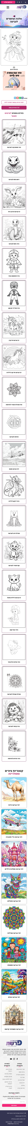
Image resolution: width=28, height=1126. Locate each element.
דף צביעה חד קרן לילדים (14, 372)
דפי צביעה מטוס (14, 469)
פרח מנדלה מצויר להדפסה (14, 404)
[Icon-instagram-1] (17, 2)
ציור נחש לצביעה (14, 244)
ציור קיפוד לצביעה (14, 726)
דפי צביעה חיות (14, 805)
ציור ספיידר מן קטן (14, 308)
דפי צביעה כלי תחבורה (14, 837)
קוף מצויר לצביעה (14, 565)
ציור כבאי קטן (14, 630)
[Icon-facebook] (21, 2)
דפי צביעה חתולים (14, 901)
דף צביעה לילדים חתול (14, 598)
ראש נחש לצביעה (14, 179)
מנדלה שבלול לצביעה (14, 694)
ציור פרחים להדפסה (14, 758)
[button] (8, 7)
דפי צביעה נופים (14, 997)
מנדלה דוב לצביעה (14, 533)
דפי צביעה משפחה (14, 965)
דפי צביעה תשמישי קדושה (14, 1029)
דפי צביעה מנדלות (14, 933)
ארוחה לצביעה (14, 437)
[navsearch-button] (25, 2)
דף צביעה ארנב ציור (14, 211)
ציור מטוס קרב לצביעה (14, 147)
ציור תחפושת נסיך (14, 276)
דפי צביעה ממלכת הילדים (14, 869)
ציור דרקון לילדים (14, 501)
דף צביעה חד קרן (14, 340)
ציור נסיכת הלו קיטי (14, 662)
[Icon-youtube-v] (19, 2)
